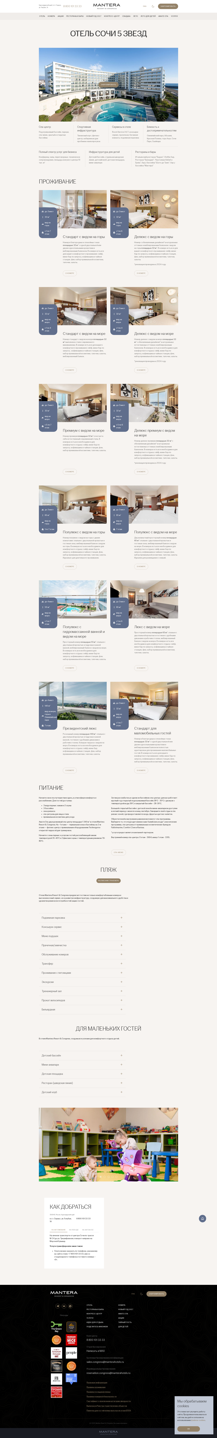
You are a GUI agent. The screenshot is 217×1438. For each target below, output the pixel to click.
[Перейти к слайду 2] (109, 117)
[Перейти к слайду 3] (112, 117)
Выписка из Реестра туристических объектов (107, 1406)
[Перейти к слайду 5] (76, 225)
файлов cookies (198, 1420)
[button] (82, 917)
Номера (51, 16)
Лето (135, 16)
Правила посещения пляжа (98, 1392)
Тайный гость (125, 1322)
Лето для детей (148, 16)
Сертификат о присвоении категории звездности (109, 1401)
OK (188, 1429)
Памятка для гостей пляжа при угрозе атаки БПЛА (109, 1410)
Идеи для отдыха (95, 1322)
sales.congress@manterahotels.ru (105, 1362)
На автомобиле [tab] (59, 1230)
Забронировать (168, 6)
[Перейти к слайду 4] (73, 225)
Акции (61, 16)
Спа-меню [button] (118, 852)
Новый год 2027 (93, 16)
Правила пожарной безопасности (102, 1396)
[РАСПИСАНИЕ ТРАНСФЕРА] (108, 886)
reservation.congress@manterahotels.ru (108, 1373)
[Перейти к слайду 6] (79, 225)
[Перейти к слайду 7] (83, 225)
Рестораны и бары (75, 16)
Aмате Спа (163, 16)
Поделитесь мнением (97, 1327)
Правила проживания (96, 1387)
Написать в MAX (96, 1351)
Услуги (174, 16)
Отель (42, 16)
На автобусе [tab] (88, 1230)
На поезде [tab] (74, 1230)
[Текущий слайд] (105, 117)
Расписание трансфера (108, 881)
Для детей (123, 1327)
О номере (69, 273)
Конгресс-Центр (112, 16)
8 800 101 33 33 (83, 1218)
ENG (144, 6)
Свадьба (126, 16)
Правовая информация (97, 1382)
